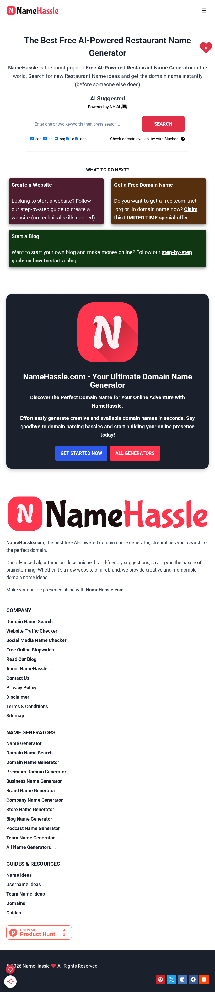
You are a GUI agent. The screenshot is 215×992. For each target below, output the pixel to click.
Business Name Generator (34, 781)
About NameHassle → (29, 668)
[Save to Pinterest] (6, 508)
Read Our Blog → (24, 659)
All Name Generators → (31, 847)
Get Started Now (81, 453)
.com (38, 139)
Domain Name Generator (32, 762)
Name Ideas (19, 875)
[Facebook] (193, 979)
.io (72, 139)
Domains (15, 903)
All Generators (135, 453)
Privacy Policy (21, 687)
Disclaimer (17, 697)
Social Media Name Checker (36, 640)
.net (51, 139)
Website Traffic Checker (31, 631)
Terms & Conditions (27, 706)
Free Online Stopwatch (30, 650)
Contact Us (17, 678)
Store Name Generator (30, 809)
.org (62, 139)
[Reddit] (204, 979)
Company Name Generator (34, 800)
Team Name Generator (30, 837)
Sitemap (15, 715)
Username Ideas (23, 884)
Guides (13, 912)
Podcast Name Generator (33, 828)
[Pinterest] (160, 979)
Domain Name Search (29, 621)
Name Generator (24, 743)
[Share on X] (6, 496)
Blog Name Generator (29, 819)
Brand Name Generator (30, 790)
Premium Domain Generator (36, 771)
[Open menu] (204, 10)
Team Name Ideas (25, 894)
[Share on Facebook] (6, 484)
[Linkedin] (182, 979)
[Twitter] (171, 979)
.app (82, 139)
